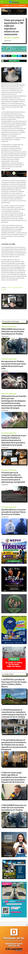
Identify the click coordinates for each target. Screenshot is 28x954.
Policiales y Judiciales (11, 37)
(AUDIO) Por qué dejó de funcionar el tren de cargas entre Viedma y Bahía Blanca (14, 683)
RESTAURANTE (17, 287)
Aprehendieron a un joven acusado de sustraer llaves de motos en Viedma (13, 511)
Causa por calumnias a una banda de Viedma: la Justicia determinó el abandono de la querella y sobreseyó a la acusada (13, 440)
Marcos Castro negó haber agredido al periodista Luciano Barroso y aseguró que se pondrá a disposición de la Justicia (14, 777)
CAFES (9, 287)
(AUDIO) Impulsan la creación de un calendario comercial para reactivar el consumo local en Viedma (14, 713)
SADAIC (3, 290)
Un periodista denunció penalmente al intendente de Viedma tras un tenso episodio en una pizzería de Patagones (14, 745)
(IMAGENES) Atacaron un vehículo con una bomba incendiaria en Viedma (13, 331)
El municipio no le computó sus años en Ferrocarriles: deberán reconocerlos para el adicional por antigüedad (13, 477)
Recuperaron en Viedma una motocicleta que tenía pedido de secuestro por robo (13, 365)
